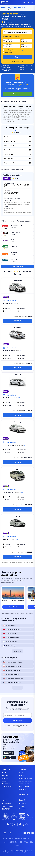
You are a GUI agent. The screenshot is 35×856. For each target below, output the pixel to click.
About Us (21, 773)
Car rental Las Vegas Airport (14, 678)
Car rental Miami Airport (13, 674)
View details (13, 607)
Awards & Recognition (25, 781)
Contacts (21, 806)
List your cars (6, 783)
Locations (5, 773)
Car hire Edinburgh (11, 641)
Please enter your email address (14, 715)
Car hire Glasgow (11, 645)
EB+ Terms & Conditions (6, 808)
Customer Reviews (24, 792)
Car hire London (11, 633)
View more (17, 651)
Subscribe (18, 720)
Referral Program (24, 783)
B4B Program (22, 789)
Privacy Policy (17, 726)
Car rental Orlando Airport (14, 662)
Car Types (5, 775)
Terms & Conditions (8, 806)
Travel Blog (22, 775)
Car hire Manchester (12, 637)
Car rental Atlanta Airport (13, 682)
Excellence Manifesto (25, 778)
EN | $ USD (7, 833)
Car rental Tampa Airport (13, 670)
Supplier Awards (7, 786)
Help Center (22, 803)
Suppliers (5, 778)
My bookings (22, 808)
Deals (4, 781)
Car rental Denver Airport (13, 666)
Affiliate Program (24, 786)
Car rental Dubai (11, 625)
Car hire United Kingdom (13, 629)
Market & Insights (24, 794)
